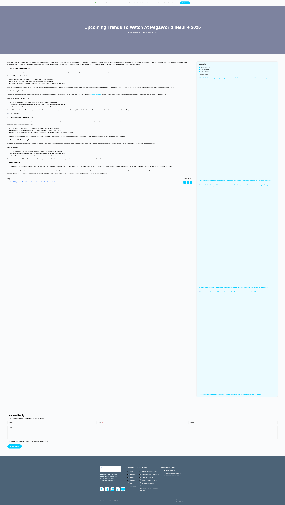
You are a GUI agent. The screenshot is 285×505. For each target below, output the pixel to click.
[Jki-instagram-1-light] (118, 489)
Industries (148, 3)
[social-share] (184, 182)
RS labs (155, 3)
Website (192, 422)
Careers (160, 3)
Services (142, 3)
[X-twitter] (107, 489)
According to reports (95, 94)
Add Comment (13, 428)
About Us (135, 3)
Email (101, 422)
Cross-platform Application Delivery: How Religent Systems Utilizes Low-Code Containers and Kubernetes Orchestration (230, 394)
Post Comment (14, 446)
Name (10, 422)
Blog (165, 3)
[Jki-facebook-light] (102, 489)
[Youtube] (123, 489)
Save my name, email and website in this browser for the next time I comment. (27, 441)
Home (130, 3)
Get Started (185, 3)
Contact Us (171, 3)
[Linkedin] (112, 489)
